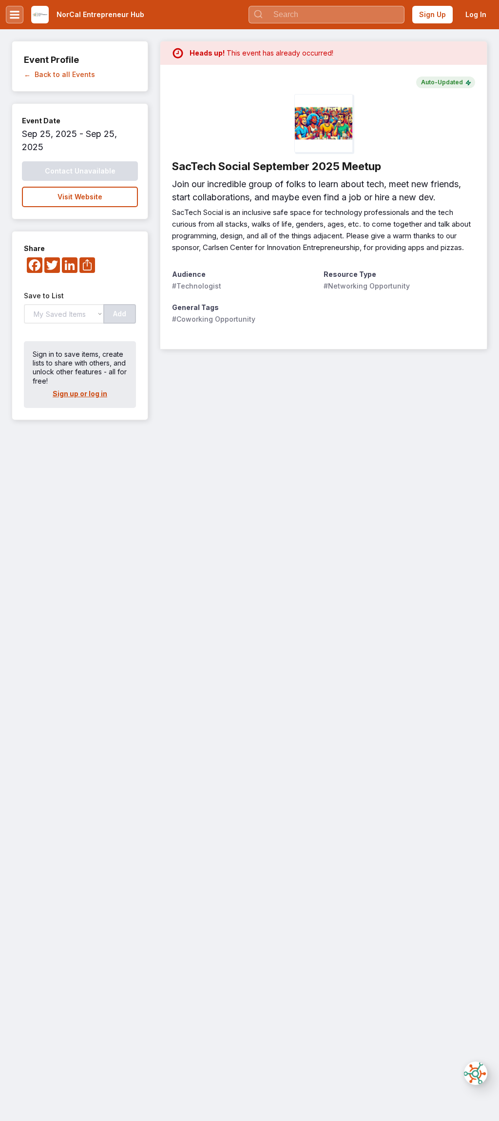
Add (119, 313)
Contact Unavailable (80, 171)
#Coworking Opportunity (213, 319)
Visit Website (80, 197)
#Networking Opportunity (367, 286)
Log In (475, 14)
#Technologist (196, 286)
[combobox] (326, 14)
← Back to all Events (59, 74)
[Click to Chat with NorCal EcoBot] (475, 1073)
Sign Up (432, 14)
